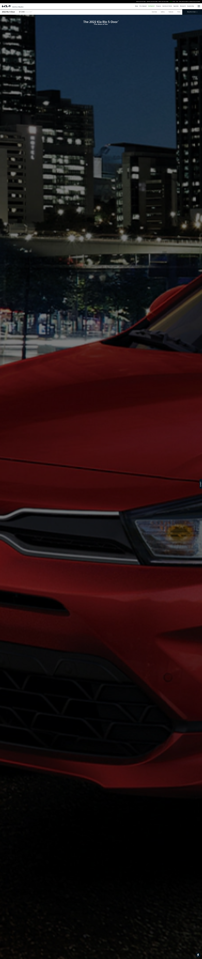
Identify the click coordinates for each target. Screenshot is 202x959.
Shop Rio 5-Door (191, 12)
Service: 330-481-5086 (152, 1)
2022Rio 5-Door (8, 12)
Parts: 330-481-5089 (163, 1)
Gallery (163, 12)
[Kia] (6, 6)
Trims (178, 12)
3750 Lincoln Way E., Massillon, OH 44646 (189, 1)
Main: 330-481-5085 (141, 1)
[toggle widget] (198, 955)
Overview (154, 12)
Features (171, 12)
